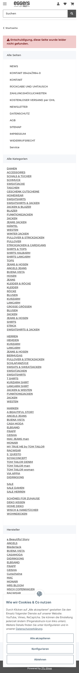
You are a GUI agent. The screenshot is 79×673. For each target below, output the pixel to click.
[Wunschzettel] (65, 4)
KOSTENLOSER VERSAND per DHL (32, 100)
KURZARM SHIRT (18, 382)
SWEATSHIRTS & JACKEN (23, 203)
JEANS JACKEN (16, 222)
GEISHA (12, 435)
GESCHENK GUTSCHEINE (23, 191)
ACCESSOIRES (16, 172)
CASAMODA (15, 554)
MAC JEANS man (18, 439)
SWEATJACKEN (17, 370)
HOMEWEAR (15, 195)
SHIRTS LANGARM (18, 256)
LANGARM (13, 302)
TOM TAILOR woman (20, 469)
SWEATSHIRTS (16, 199)
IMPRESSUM (18, 133)
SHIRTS (11, 322)
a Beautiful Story (18, 539)
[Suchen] (72, 14)
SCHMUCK (13, 180)
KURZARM (13, 299)
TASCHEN (13, 187)
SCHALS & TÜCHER (19, 176)
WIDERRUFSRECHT (22, 140)
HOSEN (11, 276)
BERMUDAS (14, 355)
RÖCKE (11, 291)
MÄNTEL (12, 226)
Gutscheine (14, 574)
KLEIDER (12, 287)
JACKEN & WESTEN (19, 390)
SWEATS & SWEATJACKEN (24, 367)
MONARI (12, 442)
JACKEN (12, 218)
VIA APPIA (13, 473)
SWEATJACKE (16, 184)
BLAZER (12, 210)
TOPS (10, 260)
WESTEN (12, 230)
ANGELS (12, 543)
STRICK (11, 325)
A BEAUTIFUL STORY (20, 412)
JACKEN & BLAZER (19, 207)
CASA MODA (15, 423)
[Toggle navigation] (5, 2)
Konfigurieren (40, 648)
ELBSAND (13, 427)
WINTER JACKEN (18, 233)
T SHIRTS (12, 378)
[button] (58, 4)
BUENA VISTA (16, 272)
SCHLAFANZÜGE (17, 363)
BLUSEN (12, 295)
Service (14, 147)
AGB (13, 120)
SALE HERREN (16, 491)
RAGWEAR (14, 450)
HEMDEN (13, 340)
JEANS (11, 279)
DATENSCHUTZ (20, 113)
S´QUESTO (14, 454)
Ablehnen (40, 659)
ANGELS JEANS (17, 268)
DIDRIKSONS (15, 477)
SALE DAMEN (15, 488)
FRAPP (11, 431)
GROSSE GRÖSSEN (19, 306)
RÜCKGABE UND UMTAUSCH (29, 86)
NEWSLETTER (19, 106)
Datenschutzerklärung (29, 628)
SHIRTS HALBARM (18, 253)
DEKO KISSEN (16, 502)
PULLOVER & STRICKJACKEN (25, 237)
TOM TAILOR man (18, 465)
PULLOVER (14, 241)
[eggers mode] (20, 4)
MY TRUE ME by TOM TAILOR (25, 446)
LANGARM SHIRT (18, 386)
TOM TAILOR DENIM (20, 462)
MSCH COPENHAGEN (21, 589)
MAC (10, 577)
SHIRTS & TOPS (17, 249)
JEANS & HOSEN (17, 264)
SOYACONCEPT (17, 458)
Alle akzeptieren (40, 638)
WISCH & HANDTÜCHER (22, 510)
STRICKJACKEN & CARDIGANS (26, 245)
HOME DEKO (15, 506)
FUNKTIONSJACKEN (20, 214)
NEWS (14, 66)
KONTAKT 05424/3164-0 (25, 73)
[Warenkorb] (72, 4)
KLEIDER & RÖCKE (19, 283)
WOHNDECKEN (17, 513)
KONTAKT (16, 79)
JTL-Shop (46, 668)
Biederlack (14, 547)
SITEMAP (15, 127)
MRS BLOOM (15, 585)
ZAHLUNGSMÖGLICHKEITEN (28, 93)
